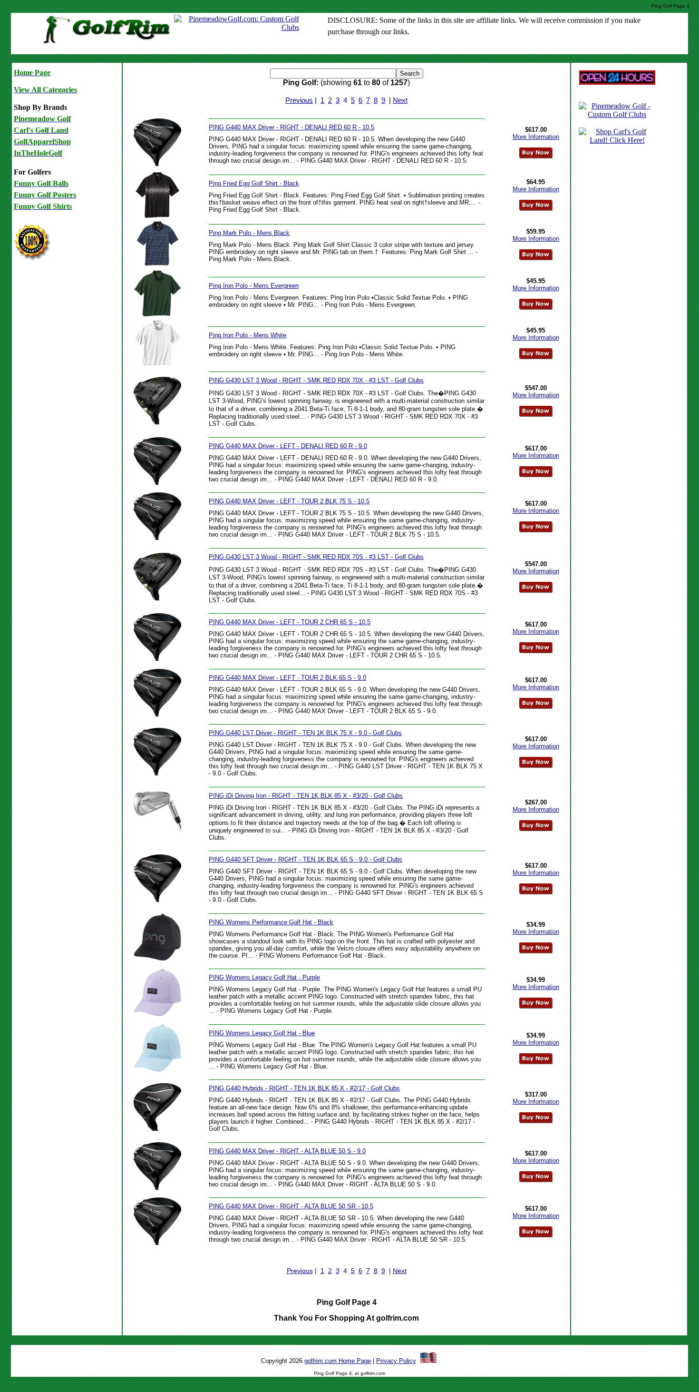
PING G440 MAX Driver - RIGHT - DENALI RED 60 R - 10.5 (291, 127)
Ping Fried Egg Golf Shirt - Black (254, 183)
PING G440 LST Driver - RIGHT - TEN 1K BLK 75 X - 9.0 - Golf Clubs (305, 732)
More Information (536, 136)
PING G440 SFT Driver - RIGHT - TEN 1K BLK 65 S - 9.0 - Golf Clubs (305, 859)
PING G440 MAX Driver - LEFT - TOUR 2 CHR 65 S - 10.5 (289, 622)
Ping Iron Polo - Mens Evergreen (254, 285)
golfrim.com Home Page (337, 1360)
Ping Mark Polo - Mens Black (249, 232)
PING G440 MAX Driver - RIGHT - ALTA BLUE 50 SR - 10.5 (291, 1206)
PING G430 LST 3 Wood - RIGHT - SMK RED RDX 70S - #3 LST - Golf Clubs (316, 556)
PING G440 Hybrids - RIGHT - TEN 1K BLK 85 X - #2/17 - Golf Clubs (304, 1088)
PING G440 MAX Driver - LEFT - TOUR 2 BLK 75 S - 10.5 (289, 501)
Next (400, 100)
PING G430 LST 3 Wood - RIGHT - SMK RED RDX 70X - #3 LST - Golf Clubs (316, 380)
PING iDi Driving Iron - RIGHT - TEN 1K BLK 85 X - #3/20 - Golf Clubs (306, 795)
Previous (299, 100)
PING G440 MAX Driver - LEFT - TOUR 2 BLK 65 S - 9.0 (287, 677)
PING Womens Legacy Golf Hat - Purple (264, 977)
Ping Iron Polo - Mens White (247, 335)
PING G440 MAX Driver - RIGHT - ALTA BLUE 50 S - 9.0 (287, 1151)
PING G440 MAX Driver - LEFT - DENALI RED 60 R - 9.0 (288, 446)
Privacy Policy (396, 1360)
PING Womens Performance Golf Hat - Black (271, 922)
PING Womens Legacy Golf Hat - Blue (262, 1033)
